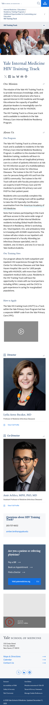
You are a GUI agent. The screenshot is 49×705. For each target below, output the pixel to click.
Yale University (8, 693)
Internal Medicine (10, 10)
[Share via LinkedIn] (13, 76)
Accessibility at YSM (10, 685)
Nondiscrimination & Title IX (34, 685)
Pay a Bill (12, 562)
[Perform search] (38, 3)
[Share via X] (5, 76)
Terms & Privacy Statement (33, 689)
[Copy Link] (44, 84)
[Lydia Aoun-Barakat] (24, 384)
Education (21, 10)
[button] (21, 331)
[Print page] (26, 76)
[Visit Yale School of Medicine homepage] (22, 638)
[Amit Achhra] (24, 465)
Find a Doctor (14, 572)
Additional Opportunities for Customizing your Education (20, 15)
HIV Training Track (10, 19)
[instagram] (29, 672)
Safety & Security (9, 689)
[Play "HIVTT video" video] (9, 622)
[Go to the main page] (12, 3)
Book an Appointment (18, 567)
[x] (18, 672)
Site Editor (27, 682)
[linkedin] (24, 672)
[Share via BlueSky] (17, 76)
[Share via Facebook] (9, 76)
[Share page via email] (22, 76)
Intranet (6, 682)
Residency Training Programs (14, 12)
